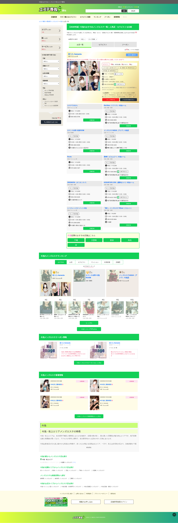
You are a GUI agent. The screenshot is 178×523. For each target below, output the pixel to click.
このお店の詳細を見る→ (128, 99)
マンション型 (74, 56)
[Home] (79, 517)
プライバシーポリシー (100, 493)
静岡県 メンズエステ (46, 478)
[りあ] (45, 283)
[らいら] (66, 283)
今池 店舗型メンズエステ (91, 486)
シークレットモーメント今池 (77, 208)
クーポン (107, 17)
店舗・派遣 (45, 318)
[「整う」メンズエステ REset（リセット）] (132, 302)
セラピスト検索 (85, 17)
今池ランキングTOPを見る (89, 329)
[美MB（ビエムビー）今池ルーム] (60, 302)
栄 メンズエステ (45, 470)
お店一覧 (80, 44)
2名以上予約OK (49, 95)
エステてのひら (72, 105)
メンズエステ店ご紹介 (66, 493)
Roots (69, 157)
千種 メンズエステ (84, 470)
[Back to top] (174, 515)
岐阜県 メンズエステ (61, 478)
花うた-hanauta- (75, 54)
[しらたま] (55, 283)
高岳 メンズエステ (71, 470)
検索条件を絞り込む (52, 122)
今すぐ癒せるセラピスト (68, 17)
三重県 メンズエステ (76, 478)
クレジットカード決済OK (51, 102)
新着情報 (117, 17)
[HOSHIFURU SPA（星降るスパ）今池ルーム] (75, 302)
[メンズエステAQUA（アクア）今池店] (113, 271)
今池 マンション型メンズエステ (49, 486)
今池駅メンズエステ (68, 462)
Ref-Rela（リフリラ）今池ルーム (115, 105)
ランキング (97, 17)
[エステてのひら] (117, 302)
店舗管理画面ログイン (119, 502)
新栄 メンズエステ (57, 470)
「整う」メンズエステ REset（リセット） (118, 208)
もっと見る (89, 323)
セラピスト (103, 44)
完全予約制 (48, 93)
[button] (98, 76)
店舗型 (90, 280)
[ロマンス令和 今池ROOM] (79, 271)
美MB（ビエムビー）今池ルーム (114, 157)
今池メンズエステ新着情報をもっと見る (89, 416)
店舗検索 (54, 17)
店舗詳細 (92, 120)
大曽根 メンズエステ (98, 470)
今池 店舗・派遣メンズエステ (109, 486)
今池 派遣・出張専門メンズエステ (71, 486)
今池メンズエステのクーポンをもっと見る (89, 363)
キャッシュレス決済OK (51, 105)
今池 (69, 56)
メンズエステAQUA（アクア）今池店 (116, 130)
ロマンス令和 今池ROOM (75, 130)
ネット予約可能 (49, 90)
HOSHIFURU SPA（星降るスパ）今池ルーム (119, 182)
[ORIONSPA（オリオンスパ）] (89, 302)
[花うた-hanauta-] (46, 271)
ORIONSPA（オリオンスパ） (77, 182)
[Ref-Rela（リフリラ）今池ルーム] (46, 302)
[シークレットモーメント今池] (103, 302)
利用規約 (88, 493)
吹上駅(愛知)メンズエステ (49, 462)
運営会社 (113, 493)
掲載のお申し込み (86, 502)
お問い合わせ (80, 493)
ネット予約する (111, 99)
